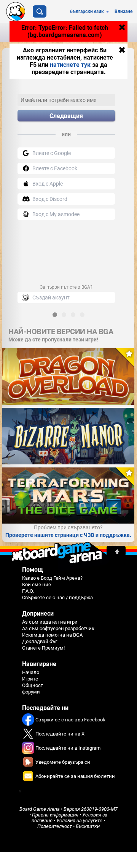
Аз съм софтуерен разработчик (58, 628)
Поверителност (54, 826)
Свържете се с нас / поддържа (57, 597)
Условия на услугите (79, 820)
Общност (32, 685)
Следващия (66, 116)
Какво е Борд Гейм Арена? (52, 578)
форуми (31, 692)
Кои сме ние (36, 584)
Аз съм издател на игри (50, 622)
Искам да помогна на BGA (52, 635)
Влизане (123, 11)
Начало (30, 672)
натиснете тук (70, 64)
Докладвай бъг (39, 641)
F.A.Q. (28, 591)
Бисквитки (88, 826)
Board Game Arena (39, 809)
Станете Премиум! (43, 648)
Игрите (30, 679)
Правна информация (55, 815)
